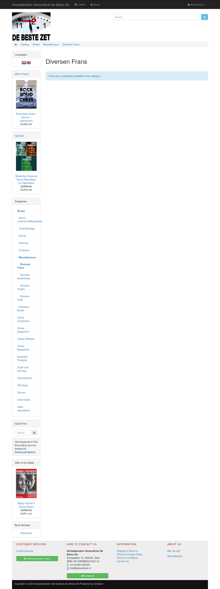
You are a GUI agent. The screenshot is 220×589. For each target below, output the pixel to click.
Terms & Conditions (127, 557)
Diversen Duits (23, 297)
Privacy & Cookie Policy (129, 554)
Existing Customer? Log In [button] (38, 558)
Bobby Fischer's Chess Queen (26, 505)
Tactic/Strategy (26, 228)
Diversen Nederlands (23, 276)
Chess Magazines (23, 347)
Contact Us (123, 561)
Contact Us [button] (88, 575)
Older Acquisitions (23, 408)
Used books (23, 399)
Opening (22, 243)
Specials (19, 135)
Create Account (24, 551)
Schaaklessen (174, 556)
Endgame (23, 250)
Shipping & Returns (127, 551)
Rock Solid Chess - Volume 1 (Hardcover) (26, 117)
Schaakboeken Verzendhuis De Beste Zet (40, 4)
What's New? (22, 74)
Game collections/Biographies (27, 219)
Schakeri (98, 583)
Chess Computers (23, 319)
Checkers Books (23, 308)
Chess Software (26, 338)
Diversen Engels (23, 287)
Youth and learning (22, 369)
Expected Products (22, 358)
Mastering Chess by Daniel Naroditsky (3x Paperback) (26, 179)
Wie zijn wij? (173, 551)
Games (21, 392)
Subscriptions (24, 378)
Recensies (26, 533)
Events (21, 235)
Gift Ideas (22, 385)
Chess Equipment (23, 329)
